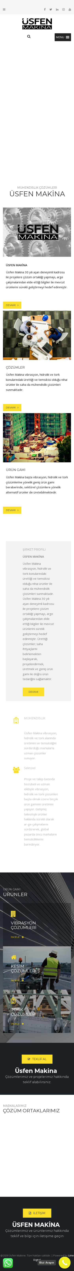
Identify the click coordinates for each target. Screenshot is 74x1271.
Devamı (11, 305)
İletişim (39, 1213)
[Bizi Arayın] (65, 1263)
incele (37, 347)
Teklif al (39, 1059)
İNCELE (37, 243)
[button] (60, 37)
